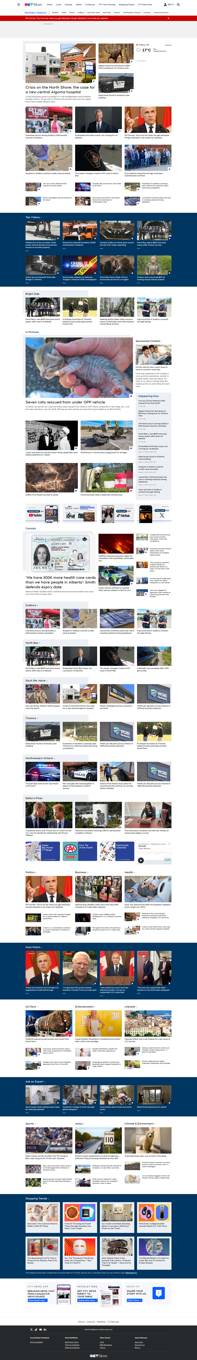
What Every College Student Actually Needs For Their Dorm (153, 1225)
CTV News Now (145, 5)
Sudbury (81, 12)
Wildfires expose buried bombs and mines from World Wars (47, 1040)
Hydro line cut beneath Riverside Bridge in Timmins (40, 278)
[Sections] (18, 4)
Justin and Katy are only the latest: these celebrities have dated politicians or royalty (52, 453)
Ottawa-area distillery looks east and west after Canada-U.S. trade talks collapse (97, 906)
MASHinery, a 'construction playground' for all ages (104, 452)
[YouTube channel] (40, 1329)
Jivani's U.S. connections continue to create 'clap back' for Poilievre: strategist (56, 930)
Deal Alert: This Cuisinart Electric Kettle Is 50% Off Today (42, 1225)
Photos (72, 12)
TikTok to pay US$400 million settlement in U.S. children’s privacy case (106, 916)
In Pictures (90, 5)
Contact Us (91, 1322)
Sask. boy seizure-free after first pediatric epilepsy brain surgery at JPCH (148, 906)
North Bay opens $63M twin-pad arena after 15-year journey (151, 244)
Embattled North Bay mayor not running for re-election (77, 669)
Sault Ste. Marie (93, 12)
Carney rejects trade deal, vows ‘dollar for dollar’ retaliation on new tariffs (160, 581)
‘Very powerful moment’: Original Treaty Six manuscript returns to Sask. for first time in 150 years (160, 567)
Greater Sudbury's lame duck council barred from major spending (117, 244)
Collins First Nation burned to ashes (42, 495)
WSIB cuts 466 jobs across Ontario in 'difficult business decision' (153, 707)
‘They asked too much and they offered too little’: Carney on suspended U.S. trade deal (114, 990)
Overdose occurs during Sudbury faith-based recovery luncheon (41, 632)
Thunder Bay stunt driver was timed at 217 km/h (42, 785)
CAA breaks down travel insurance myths (116, 1108)
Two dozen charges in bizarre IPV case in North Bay (115, 669)
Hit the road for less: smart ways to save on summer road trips (151, 368)
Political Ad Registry (72, 1348)
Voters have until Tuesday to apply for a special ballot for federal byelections (57, 916)
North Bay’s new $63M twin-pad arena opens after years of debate (43, 320)
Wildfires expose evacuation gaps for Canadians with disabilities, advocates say (116, 558)
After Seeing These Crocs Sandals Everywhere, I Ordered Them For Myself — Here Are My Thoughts (116, 1261)
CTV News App (113, 1322)
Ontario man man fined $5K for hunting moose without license (151, 278)
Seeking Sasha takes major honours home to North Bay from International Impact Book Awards (117, 321)
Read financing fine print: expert (152, 1107)
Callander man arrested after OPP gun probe (153, 669)
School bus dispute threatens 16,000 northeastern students (79, 244)
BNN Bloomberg (106, 1345)
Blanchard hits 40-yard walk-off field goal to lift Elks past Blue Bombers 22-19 (57, 1181)
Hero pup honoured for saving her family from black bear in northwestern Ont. (106, 200)
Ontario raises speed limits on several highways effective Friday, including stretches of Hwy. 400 (97, 1157)
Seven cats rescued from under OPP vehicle (65, 402)
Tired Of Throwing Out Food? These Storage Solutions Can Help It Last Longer (78, 1226)
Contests (147, 12)
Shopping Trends (126, 5)
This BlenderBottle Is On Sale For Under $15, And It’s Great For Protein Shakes (154, 1260)
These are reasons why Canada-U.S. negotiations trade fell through (42, 989)
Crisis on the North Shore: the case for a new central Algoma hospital (78, 707)
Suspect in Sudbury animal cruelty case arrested (48, 173)
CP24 (102, 1342)
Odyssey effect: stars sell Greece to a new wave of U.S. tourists (147, 1040)
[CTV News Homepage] (33, 4)
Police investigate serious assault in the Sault (116, 707)
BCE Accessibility (36, 1342)
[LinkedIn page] (45, 1329)
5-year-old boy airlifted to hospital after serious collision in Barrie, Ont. (114, 589)
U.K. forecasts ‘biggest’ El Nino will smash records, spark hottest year (156, 1177)
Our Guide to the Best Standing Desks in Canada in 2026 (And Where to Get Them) (116, 1226)
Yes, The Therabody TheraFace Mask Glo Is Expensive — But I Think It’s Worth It (79, 1260)
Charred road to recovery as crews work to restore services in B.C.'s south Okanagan (156, 1164)
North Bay (107, 12)
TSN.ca (102, 1348)
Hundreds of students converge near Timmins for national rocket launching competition (155, 186)
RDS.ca (137, 1348)
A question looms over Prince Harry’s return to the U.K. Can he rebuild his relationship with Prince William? (48, 833)
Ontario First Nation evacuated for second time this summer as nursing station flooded (116, 786)
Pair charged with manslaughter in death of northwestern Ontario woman (78, 786)
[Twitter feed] (31, 1329)
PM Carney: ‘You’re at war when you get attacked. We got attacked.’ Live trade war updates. (48, 906)
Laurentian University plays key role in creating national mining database (156, 200)
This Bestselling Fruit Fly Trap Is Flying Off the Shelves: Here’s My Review (42, 1260)
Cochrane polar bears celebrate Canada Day (101, 495)
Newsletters (101, 1322)
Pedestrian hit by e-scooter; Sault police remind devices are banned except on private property (41, 245)
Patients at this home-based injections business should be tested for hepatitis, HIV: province (155, 916)
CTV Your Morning (107, 5)
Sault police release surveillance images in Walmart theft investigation (80, 278)
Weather (55, 12)
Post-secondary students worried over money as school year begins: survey (147, 832)
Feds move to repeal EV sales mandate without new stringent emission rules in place (104, 1181)
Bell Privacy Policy (72, 1342)
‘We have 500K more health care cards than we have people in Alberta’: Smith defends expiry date (61, 582)
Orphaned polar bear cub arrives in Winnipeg (145, 1156)
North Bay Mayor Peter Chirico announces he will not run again (114, 278)
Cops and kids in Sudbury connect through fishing (152, 320)
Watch (79, 5)
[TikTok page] (36, 1329)
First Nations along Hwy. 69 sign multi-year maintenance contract (144, 174)
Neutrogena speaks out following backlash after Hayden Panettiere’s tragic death (106, 1064)
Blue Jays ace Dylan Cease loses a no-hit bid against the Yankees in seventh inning (57, 1168)
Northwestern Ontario (132, 12)
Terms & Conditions (72, 1345)
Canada (68, 5)
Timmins (116, 12)
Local (58, 5)
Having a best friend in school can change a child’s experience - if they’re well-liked (155, 1050)
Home (49, 5)
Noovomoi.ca (140, 1345)
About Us (81, 1322)
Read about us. (131, 1273)
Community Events (160, 12)
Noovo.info (139, 1342)
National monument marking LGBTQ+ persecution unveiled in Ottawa (98, 832)
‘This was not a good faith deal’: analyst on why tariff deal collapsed (153, 989)
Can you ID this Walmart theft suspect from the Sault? (54, 185)
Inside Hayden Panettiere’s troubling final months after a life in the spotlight (97, 1040)
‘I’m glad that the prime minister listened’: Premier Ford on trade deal (79, 989)
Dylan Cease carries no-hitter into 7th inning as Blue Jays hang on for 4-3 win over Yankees (47, 1157)
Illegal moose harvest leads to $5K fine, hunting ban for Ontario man (114, 67)
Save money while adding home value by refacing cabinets (43, 1108)
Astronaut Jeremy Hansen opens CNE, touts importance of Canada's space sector (160, 552)
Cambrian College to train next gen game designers (79, 1108)
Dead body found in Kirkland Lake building (41, 745)
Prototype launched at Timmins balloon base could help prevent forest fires (77, 321)
